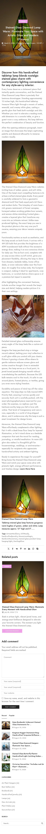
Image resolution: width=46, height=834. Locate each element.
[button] (4, 595)
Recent (4, 715)
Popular (12, 715)
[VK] (17, 549)
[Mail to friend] (25, 549)
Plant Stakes (6, 806)
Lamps (23, 21)
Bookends (6, 790)
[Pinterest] (21, 549)
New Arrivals (7, 802)
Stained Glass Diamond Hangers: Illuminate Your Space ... (25, 744)
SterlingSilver (18, 541)
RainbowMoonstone (9, 538)
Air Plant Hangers (9, 783)
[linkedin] (29, 549)
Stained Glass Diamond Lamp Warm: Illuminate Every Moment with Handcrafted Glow (23, 608)
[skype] (36, 549)
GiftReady (25, 533)
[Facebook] (13, 549)
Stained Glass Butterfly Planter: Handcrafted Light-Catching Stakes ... (27, 754)
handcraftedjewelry (10, 536)
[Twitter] (9, 549)
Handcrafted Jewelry (10, 794)
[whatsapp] (33, 549)
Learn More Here (27, 469)
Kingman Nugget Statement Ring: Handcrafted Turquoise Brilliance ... (26, 733)
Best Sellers (6, 787)
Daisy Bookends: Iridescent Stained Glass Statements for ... (26, 723)
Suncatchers (7, 809)
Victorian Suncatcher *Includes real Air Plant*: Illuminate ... (28, 765)
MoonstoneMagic (25, 536)
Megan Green (30, 43)
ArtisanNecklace (12, 533)
